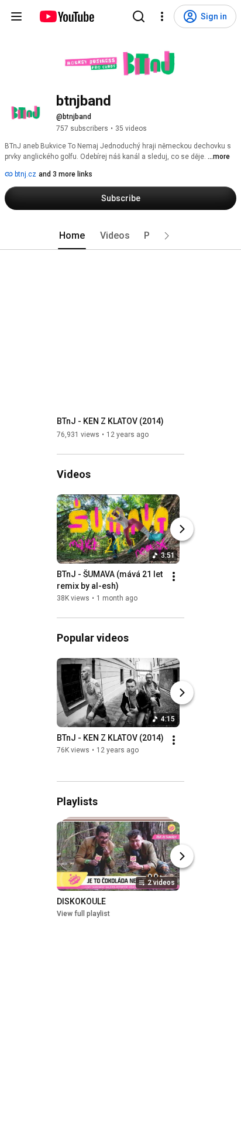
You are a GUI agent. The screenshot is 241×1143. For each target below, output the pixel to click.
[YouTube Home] (66, 16)
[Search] (139, 16)
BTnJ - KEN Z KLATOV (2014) (110, 421)
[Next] (182, 529)
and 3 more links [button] (65, 174)
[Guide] (16, 16)
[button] (167, 236)
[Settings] (162, 16)
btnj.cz (24, 174)
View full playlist (83, 914)
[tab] (72, 236)
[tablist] (120, 236)
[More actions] (173, 576)
